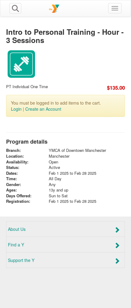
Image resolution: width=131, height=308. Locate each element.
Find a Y (16, 245)
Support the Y (21, 260)
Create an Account (43, 109)
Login (16, 109)
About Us (17, 229)
